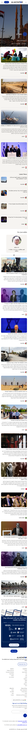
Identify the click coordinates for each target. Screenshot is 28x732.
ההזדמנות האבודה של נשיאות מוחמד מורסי (16, 449)
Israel (26, 677)
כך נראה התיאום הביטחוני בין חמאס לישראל (16, 391)
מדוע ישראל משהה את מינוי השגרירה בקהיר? (15, 303)
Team (13, 693)
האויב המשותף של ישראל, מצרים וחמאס (17, 363)
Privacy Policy (24, 691)
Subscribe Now (22, 664)
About (13, 690)
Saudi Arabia (24, 672)
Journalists (12, 691)
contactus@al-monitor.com (22, 725)
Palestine (25, 679)
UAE (26, 675)
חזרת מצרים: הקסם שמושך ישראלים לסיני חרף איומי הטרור (15, 596)
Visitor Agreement (23, 690)
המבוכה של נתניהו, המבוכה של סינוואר (17, 334)
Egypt (26, 680)
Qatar (26, 682)
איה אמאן (16, 247)
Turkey (25, 670)
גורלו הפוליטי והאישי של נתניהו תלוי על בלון (16, 63)
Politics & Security (10, 670)
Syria (26, 685)
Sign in (2, 2)
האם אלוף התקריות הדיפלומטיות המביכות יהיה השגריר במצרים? (15, 537)
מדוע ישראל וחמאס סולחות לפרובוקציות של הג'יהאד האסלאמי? (16, 568)
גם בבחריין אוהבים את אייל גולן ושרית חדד (17, 218)
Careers (12, 695)
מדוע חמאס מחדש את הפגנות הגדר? (18, 204)
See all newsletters (14, 645)
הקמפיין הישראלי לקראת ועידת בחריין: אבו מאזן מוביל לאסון (15, 478)
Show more (14, 651)
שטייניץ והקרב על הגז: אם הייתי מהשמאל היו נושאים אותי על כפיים (14, 126)
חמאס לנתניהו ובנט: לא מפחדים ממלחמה (16, 94)
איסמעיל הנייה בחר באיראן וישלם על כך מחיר (18, 191)
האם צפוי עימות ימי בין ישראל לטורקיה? (17, 158)
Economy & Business (10, 672)
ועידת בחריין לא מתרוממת (20, 508)
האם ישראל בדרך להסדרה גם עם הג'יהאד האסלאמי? (16, 274)
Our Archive (11, 677)
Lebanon (25, 684)
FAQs (26, 693)
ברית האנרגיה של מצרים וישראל (19, 420)
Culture (12, 675)
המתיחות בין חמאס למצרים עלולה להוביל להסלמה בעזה (18, 178)
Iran (26, 674)
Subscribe (6, 2)
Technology (11, 674)
